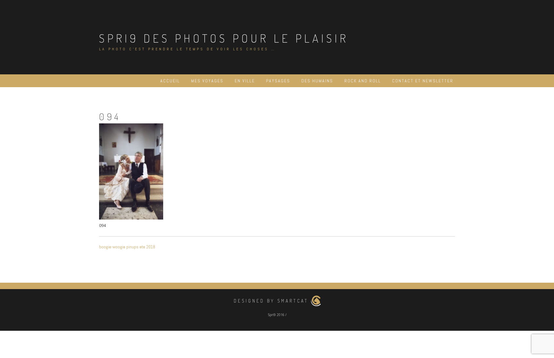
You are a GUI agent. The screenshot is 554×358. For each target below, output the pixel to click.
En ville (245, 81)
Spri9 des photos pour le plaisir (223, 38)
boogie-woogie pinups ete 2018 (127, 247)
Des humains (317, 81)
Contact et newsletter (422, 81)
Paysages (278, 81)
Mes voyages (207, 81)
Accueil (170, 81)
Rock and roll (362, 81)
